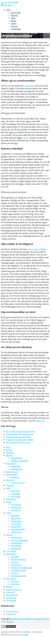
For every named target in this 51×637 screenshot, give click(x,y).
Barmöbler (16, 12)
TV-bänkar (11, 551)
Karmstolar (16, 504)
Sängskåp (15, 493)
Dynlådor (15, 556)
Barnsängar (16, 537)
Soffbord (10, 485)
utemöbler (29, 85)
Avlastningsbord (13, 589)
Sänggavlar (16, 545)
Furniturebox (12, 611)
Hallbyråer (16, 466)
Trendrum (10, 614)
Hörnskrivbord (18, 482)
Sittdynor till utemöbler (21, 567)
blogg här (40, 420)
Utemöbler (16, 29)
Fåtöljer (14, 15)
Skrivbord (10, 480)
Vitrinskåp (15, 496)
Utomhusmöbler (18, 576)
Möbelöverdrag (18, 559)
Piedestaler (11, 600)
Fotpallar (10, 452)
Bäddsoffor (16, 518)
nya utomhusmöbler (36, 249)
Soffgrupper (16, 532)
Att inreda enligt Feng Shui (18, 442)
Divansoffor (16, 521)
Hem (8, 9)
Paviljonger (16, 565)
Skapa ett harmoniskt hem (18, 437)
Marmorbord (12, 471)
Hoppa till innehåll (9, 2)
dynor (26, 137)
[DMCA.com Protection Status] (8, 627)
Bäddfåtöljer (16, 458)
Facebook (39, 618)
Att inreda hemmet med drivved (20, 431)
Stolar (13, 20)
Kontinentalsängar (19, 540)
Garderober (11, 597)
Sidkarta (29, 618)
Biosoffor (15, 515)
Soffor (14, 23)
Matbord (15, 477)
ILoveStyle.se (17, 618)
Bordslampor (12, 595)
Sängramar (16, 548)
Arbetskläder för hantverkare (19, 434)
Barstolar (15, 584)
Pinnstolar (16, 510)
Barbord (15, 581)
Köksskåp (15, 491)
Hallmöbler (11, 463)
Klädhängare (17, 469)
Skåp (13, 18)
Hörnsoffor (16, 523)
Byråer (9, 450)
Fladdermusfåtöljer (19, 460)
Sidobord (10, 592)
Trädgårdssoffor (18, 570)
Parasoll (14, 562)
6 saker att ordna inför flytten (19, 439)
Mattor (9, 586)
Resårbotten (17, 543)
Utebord (15, 573)
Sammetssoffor (18, 529)
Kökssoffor (16, 526)
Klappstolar (16, 507)
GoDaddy (24, 634)
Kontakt (10, 621)
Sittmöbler (11, 499)
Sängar (14, 26)
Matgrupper (11, 474)
